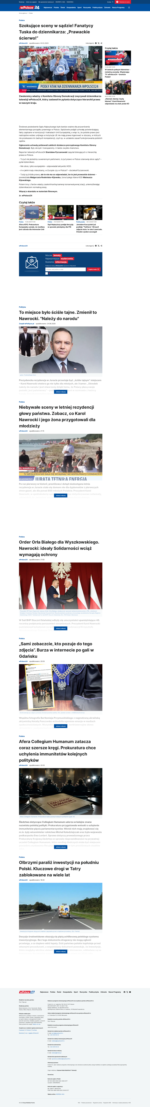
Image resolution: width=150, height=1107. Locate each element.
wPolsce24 (23, 43)
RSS (79, 1102)
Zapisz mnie (92, 269)
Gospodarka (71, 7)
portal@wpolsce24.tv (57, 1033)
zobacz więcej (61, 392)
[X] (99, 43)
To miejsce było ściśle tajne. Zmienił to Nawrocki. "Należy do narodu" (58, 315)
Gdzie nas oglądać (31, 2)
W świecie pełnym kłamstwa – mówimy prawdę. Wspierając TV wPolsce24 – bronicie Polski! (117, 73)
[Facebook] (96, 43)
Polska (56, 7)
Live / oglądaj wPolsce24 (32, 1033)
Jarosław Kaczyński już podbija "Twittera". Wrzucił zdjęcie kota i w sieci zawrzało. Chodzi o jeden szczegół (89, 228)
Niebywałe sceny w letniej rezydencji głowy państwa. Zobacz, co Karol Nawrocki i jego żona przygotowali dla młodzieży (57, 416)
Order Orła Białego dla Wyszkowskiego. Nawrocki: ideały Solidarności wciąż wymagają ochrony (59, 548)
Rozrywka (87, 7)
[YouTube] (130, 992)
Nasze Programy (118, 7)
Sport (79, 7)
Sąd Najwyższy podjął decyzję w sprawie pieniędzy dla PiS (60, 226)
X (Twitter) (28, 1030)
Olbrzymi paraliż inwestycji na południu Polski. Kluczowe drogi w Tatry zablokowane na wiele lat (59, 868)
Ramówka (21, 1033)
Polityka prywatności (86, 1102)
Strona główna (23, 13)
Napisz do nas (36, 1024)
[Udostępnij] (101, 43)
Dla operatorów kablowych (46, 2)
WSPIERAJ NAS (60, 1094)
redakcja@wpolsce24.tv (58, 1041)
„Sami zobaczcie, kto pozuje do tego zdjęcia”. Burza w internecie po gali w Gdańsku (56, 650)
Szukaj (109, 2)
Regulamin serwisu (97, 1102)
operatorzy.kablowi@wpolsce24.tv (61, 1058)
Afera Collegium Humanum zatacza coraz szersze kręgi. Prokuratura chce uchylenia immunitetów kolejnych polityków (57, 751)
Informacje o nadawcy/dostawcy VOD (121, 1102)
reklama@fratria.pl (56, 1053)
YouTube (34, 1030)
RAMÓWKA (70, 2)
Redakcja (21, 2)
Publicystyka (97, 7)
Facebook (21, 1030)
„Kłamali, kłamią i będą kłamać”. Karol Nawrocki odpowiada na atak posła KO (117, 101)
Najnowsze (48, 7)
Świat (63, 7)
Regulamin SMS (107, 1102)
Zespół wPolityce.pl (26, 324)
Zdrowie (107, 7)
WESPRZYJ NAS (60, 2)
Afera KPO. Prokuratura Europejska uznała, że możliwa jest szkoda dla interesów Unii (32, 227)
